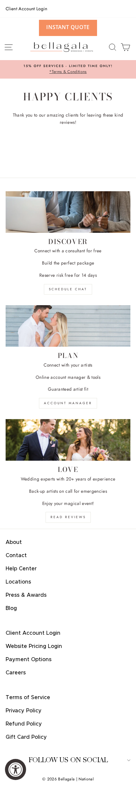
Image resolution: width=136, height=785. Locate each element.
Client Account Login (27, 8)
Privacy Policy (24, 710)
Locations (18, 582)
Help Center (21, 568)
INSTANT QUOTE (67, 27)
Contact (16, 555)
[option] (68, 69)
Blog (11, 608)
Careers (16, 672)
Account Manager (68, 403)
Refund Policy (24, 724)
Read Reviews (68, 517)
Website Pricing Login (34, 646)
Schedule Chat (68, 289)
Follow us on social (68, 760)
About (14, 542)
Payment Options (28, 659)
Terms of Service (28, 697)
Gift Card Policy (26, 737)
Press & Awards (26, 595)
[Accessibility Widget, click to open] (15, 769)
